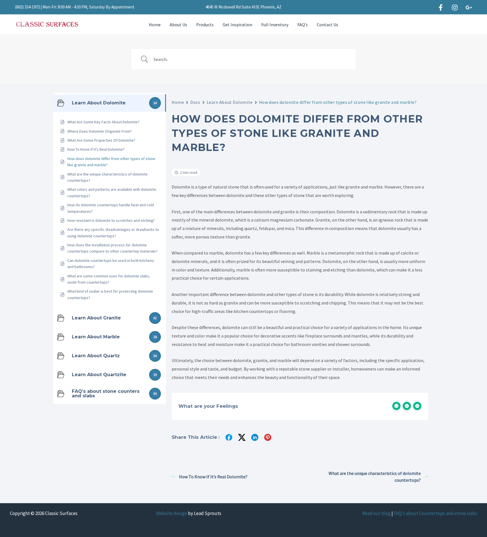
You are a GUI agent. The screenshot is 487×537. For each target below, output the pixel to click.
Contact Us (327, 24)
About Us (178, 24)
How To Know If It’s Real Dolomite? (213, 476)
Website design (171, 513)
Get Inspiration (237, 24)
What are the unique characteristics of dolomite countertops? (375, 476)
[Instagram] (454, 7)
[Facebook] (440, 7)
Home (155, 24)
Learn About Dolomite (230, 102)
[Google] (469, 7)
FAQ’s (302, 24)
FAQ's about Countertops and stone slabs (435, 513)
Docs (195, 102)
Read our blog (376, 513)
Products (205, 24)
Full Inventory (274, 24)
